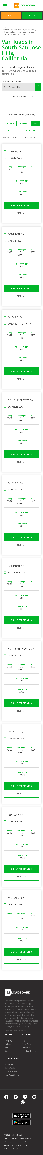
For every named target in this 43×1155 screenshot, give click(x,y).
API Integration (10, 1142)
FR (26, 1145)
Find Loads (9, 1064)
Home (4, 27)
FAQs (24, 1040)
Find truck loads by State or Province (16, 34)
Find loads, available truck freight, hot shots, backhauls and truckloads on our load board (19, 30)
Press (7, 1047)
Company (8, 1040)
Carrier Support (27, 1044)
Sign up (6, 137)
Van (35, 123)
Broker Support (27, 1047)
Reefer (11, 130)
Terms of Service (10, 1138)
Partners (8, 1044)
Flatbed (23, 123)
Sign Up (10, 15)
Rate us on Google (11, 1149)
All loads (9, 123)
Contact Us (8, 1145)
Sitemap (19, 1145)
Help (20, 1142)
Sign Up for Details (21, 205)
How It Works (10, 1068)
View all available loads (21, 96)
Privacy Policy (25, 1138)
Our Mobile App (11, 1071)
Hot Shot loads (27, 130)
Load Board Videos (29, 1051)
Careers (28, 1142)
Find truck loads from (12, 82)
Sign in (32, 15)
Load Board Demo (12, 1075)
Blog (6, 1051)
